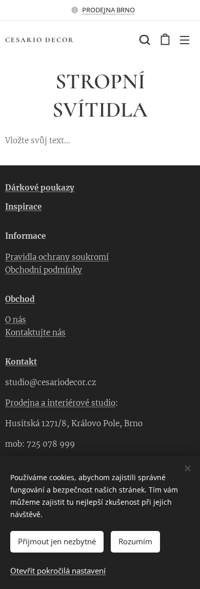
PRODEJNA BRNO (108, 9)
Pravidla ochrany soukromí (57, 257)
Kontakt (21, 362)
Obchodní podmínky (43, 270)
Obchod (20, 299)
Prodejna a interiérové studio (60, 403)
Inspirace (23, 207)
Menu (184, 39)
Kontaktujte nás (35, 332)
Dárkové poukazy (39, 188)
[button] (143, 39)
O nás (15, 320)
